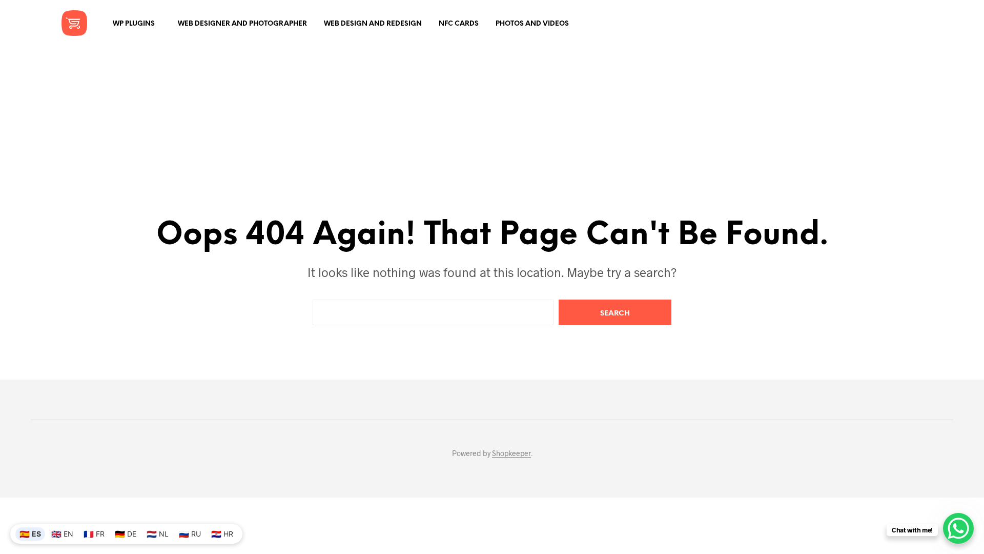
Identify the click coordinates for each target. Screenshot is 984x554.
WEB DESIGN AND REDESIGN (373, 24)
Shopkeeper (511, 453)
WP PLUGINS (134, 24)
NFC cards (459, 24)
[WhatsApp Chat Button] (958, 528)
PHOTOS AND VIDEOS (532, 24)
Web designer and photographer (242, 24)
